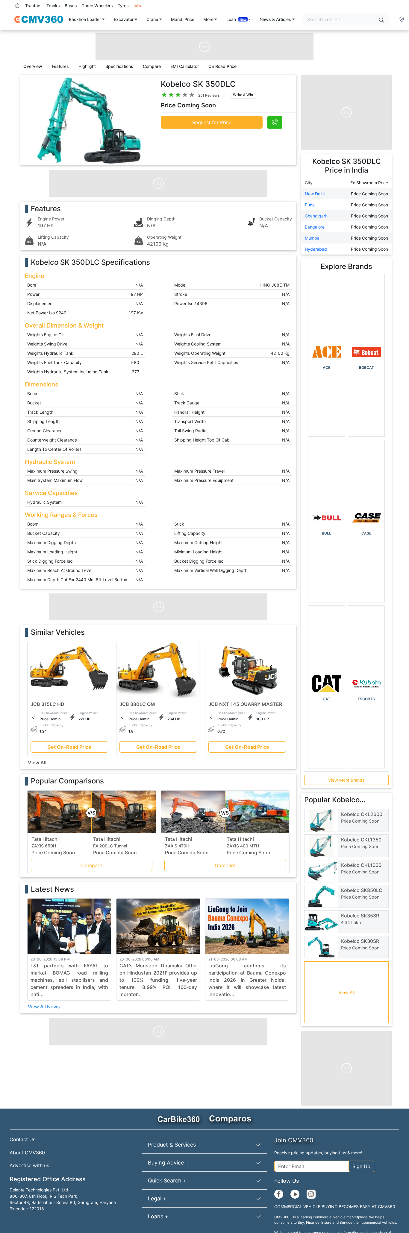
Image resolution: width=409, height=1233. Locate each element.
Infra (138, 5)
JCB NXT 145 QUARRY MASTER (245, 704)
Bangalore (315, 226)
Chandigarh (316, 215)
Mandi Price (182, 19)
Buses (71, 5)
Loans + (158, 1216)
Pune (310, 204)
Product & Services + (174, 1144)
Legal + (157, 1198)
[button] (402, 19)
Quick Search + (167, 1180)
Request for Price (211, 122)
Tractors (33, 5)
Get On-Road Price (69, 747)
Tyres (123, 5)
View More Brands (346, 780)
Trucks (53, 5)
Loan (236, 19)
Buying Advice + (168, 1162)
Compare (91, 865)
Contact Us (22, 1139)
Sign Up (361, 1166)
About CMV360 (27, 1153)
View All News (44, 1007)
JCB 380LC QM (137, 704)
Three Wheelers (97, 5)
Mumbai (312, 237)
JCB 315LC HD (47, 704)
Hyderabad (316, 249)
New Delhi (315, 193)
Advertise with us (29, 1165)
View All (37, 762)
